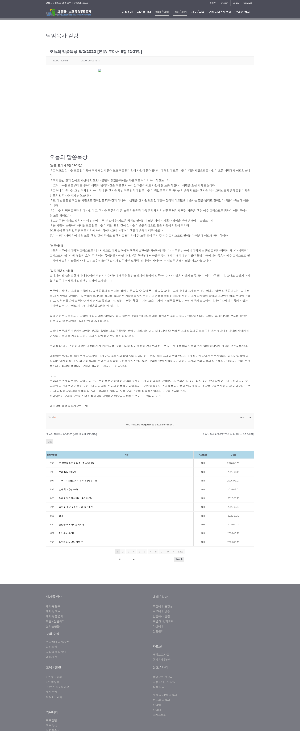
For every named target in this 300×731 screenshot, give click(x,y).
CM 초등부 (52, 682)
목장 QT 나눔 (54, 697)
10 (167, 551)
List (50, 441)
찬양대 (157, 710)
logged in (146, 424)
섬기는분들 (53, 626)
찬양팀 (157, 704)
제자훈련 (51, 692)
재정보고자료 (161, 654)
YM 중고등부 (54, 677)
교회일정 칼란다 (56, 651)
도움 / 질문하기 (55, 621)
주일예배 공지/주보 (58, 641)
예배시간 (51, 656)
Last (180, 551)
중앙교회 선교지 (163, 677)
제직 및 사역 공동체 (165, 694)
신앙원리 (158, 631)
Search (178, 559)
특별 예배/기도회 (163, 621)
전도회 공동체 (161, 699)
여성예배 (158, 626)
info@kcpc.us (81, 3)
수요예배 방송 (161, 611)
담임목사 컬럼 (161, 616)
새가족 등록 (53, 606)
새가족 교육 (53, 611)
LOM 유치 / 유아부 (57, 687)
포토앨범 (51, 720)
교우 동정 (52, 725)
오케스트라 (159, 714)
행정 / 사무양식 (162, 659)
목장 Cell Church (164, 682)
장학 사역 (158, 687)
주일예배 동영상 (163, 606)
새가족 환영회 (54, 616)
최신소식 (51, 646)
